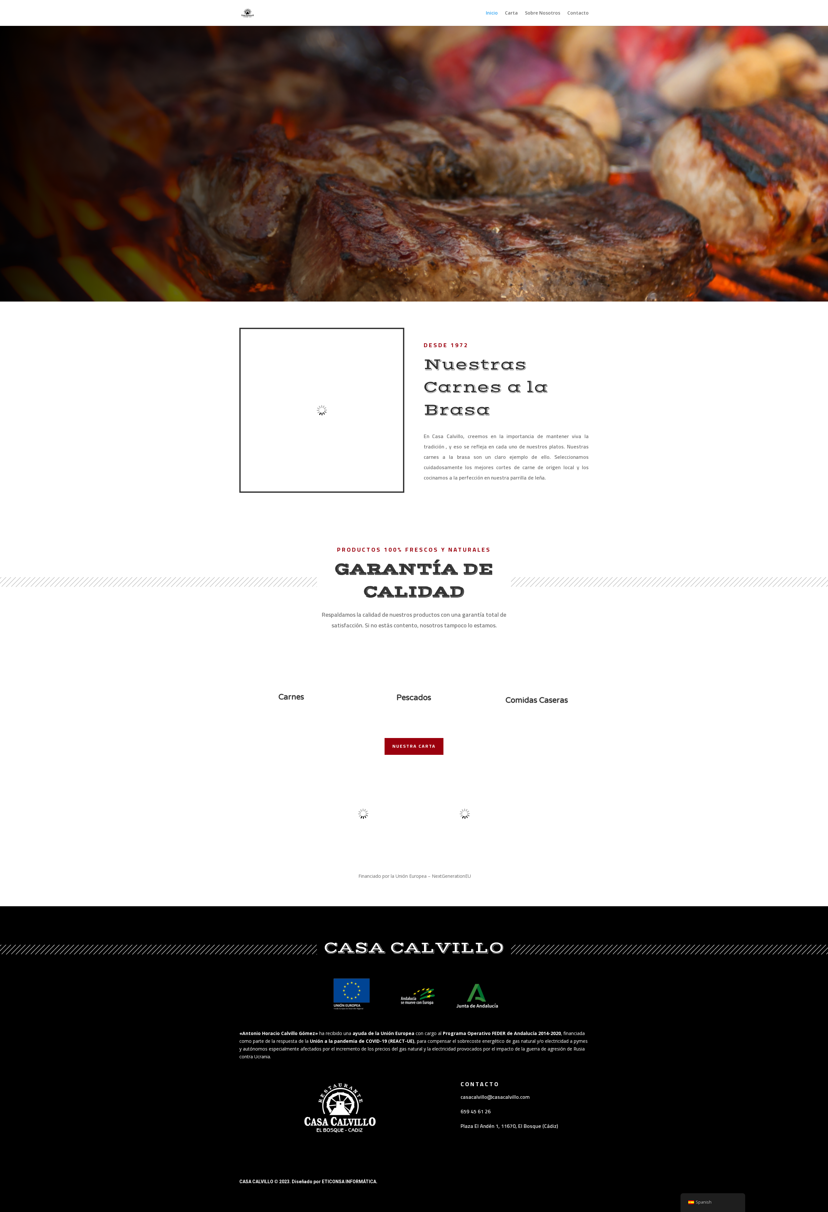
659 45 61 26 (476, 1111)
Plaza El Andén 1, (481, 1126)
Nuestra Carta (414, 746)
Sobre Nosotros (542, 13)
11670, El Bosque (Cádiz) (529, 1126)
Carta (511, 13)
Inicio (492, 13)
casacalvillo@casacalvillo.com (495, 1097)
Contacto (578, 13)
